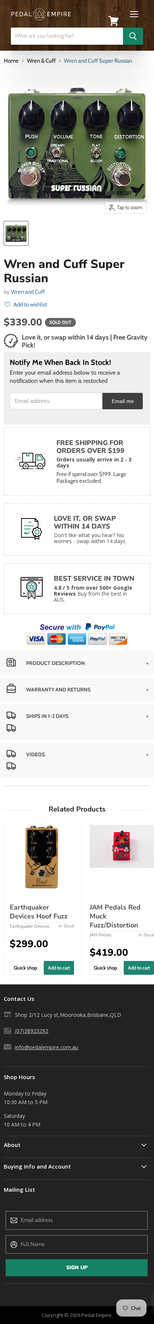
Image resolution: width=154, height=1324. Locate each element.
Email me (123, 401)
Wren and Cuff (28, 292)
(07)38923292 (31, 1030)
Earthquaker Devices (29, 926)
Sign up (76, 1267)
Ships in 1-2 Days (47, 716)
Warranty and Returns (58, 689)
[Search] (133, 36)
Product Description (55, 663)
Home (11, 61)
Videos (35, 754)
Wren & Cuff (41, 61)
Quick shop (25, 968)
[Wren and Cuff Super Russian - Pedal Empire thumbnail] (16, 233)
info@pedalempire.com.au (46, 1047)
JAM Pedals (100, 934)
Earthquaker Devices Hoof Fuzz (39, 912)
